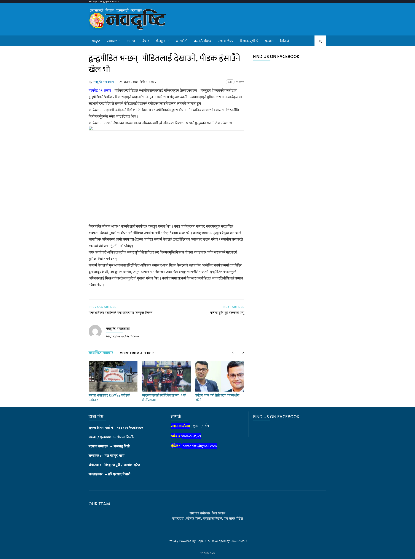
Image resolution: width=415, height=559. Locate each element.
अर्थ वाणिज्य (225, 41)
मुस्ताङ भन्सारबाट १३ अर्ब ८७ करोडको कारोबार (109, 398)
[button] (320, 41)
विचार (145, 41)
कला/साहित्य (202, 41)
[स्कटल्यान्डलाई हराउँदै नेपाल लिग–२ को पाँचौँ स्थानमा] (166, 376)
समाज (131, 41)
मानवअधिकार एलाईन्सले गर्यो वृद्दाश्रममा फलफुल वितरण (120, 313)
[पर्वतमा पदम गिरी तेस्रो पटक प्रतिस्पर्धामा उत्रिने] (219, 376)
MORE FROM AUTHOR (137, 353)
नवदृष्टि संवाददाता (103, 82)
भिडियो (284, 41)
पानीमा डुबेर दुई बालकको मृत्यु (227, 313)
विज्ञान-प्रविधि (249, 41)
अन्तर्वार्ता (181, 41)
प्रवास (269, 41)
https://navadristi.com (122, 336)
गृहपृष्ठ (96, 41)
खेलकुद (161, 41)
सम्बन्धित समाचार (101, 353)
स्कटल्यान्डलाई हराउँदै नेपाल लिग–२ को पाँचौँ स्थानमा (164, 398)
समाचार (112, 41)
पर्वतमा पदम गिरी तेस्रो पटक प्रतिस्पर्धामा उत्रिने (217, 398)
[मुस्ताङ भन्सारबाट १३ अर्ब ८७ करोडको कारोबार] (113, 376)
